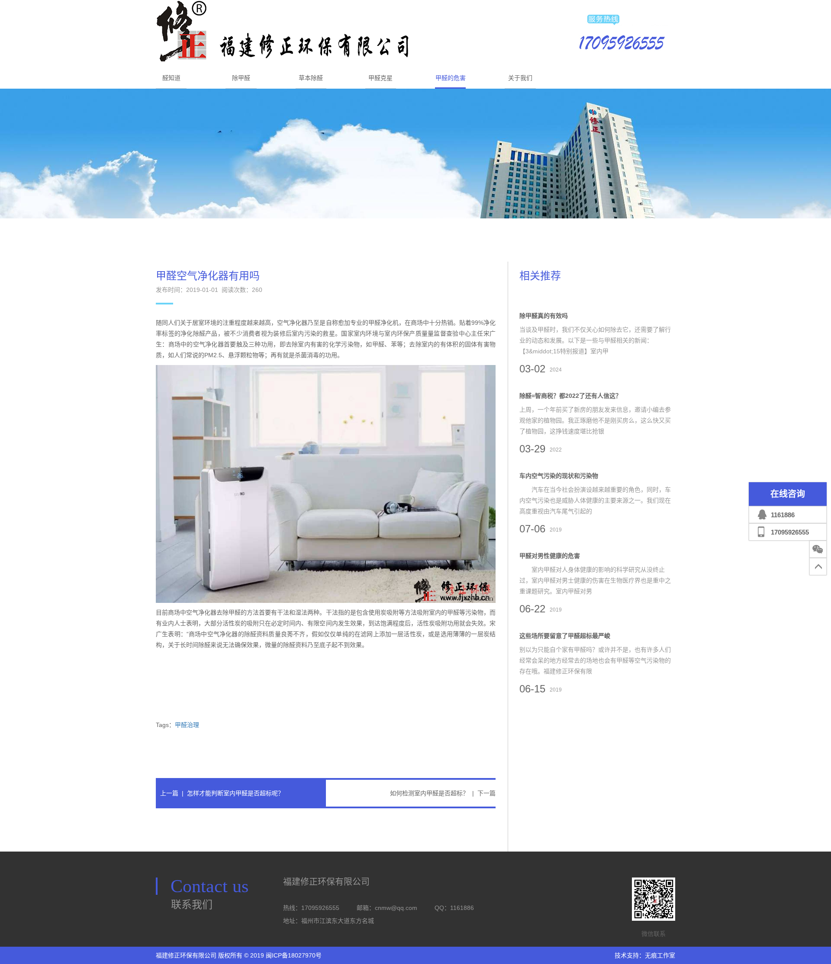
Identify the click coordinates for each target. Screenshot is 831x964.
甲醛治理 (187, 724)
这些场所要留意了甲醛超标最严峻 (564, 635)
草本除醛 (311, 77)
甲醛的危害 (450, 77)
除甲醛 (241, 77)
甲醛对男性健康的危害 (549, 555)
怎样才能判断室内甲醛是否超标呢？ (235, 793)
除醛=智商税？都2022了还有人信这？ (570, 395)
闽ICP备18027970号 (294, 955)
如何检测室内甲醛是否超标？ (429, 793)
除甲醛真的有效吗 (543, 315)
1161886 (783, 515)
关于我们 (520, 77)
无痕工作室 (660, 955)
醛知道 (171, 77)
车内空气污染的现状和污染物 (558, 475)
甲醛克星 (380, 77)
